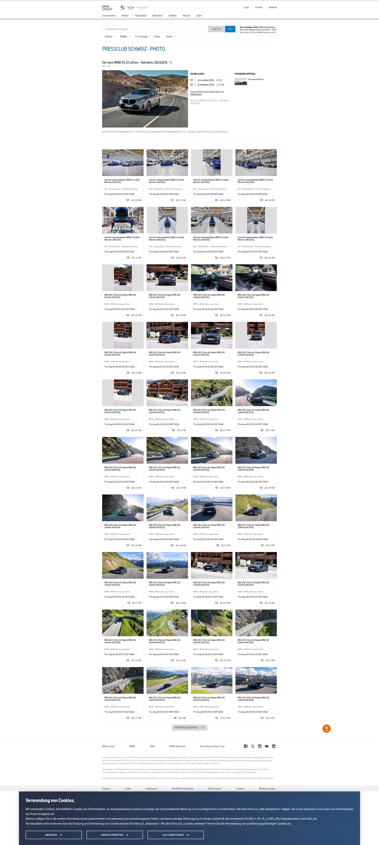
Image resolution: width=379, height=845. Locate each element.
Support (106, 788)
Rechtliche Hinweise (182, 788)
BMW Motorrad (177, 746)
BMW (132, 746)
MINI (152, 746)
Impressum (151, 788)
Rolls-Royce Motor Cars (212, 746)
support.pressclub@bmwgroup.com (259, 32)
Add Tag (216, 29)
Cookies (240, 788)
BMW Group (108, 746)
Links (128, 788)
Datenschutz (214, 788)
